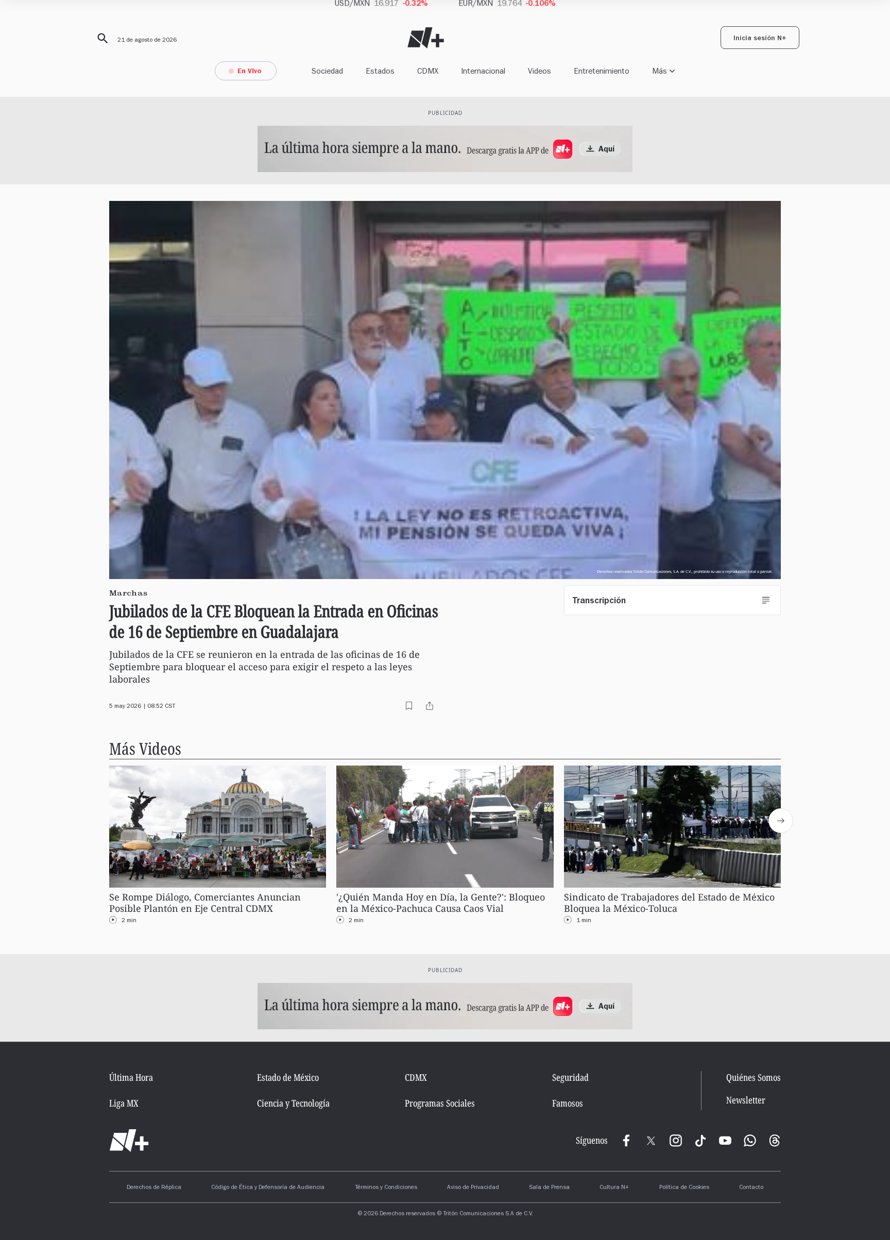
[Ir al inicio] (129, 1140)
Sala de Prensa (549, 1188)
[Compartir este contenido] (429, 705)
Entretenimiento (601, 71)
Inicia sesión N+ (759, 39)
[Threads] (774, 1140)
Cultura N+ (614, 1188)
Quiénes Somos (753, 1077)
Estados (380, 71)
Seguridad (570, 1077)
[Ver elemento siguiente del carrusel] (780, 820)
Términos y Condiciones (386, 1188)
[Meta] (626, 1140)
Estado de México (288, 1077)
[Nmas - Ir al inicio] (426, 38)
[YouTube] (725, 1140)
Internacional (483, 71)
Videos (539, 71)
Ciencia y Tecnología (293, 1103)
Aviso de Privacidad (473, 1188)
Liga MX (124, 1103)
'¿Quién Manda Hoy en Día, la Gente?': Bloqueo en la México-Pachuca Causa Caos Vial (440, 903)
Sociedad (327, 71)
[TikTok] (700, 1140)
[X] (651, 1140)
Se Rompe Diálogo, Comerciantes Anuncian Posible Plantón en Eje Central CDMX (205, 903)
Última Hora (131, 1077)
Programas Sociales (440, 1103)
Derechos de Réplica (154, 1188)
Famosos (567, 1103)
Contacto (751, 1188)
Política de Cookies (684, 1188)
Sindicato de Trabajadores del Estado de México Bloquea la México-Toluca (669, 903)
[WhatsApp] (750, 1140)
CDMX (427, 71)
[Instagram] (676, 1140)
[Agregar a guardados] (409, 705)
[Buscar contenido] (101, 38)
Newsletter (745, 1100)
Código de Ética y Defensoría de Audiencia (267, 1188)
